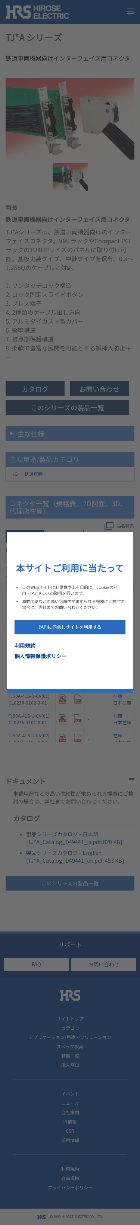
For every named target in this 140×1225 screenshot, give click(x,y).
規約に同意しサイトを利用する (70, 626)
